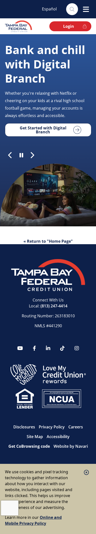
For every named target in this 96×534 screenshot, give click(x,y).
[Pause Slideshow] (21, 155)
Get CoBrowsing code (29, 446)
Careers (75, 427)
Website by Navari (71, 446)
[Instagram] (77, 348)
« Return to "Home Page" (48, 241)
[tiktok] (62, 348)
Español (49, 9)
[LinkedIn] (48, 348)
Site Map (35, 436)
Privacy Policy (52, 427)
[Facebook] (34, 348)
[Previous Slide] (10, 155)
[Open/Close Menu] (85, 9)
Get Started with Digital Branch (43, 130)
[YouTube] (20, 348)
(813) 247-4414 (53, 306)
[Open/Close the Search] (72, 9)
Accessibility (58, 436)
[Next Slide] (32, 155)
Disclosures (24, 427)
